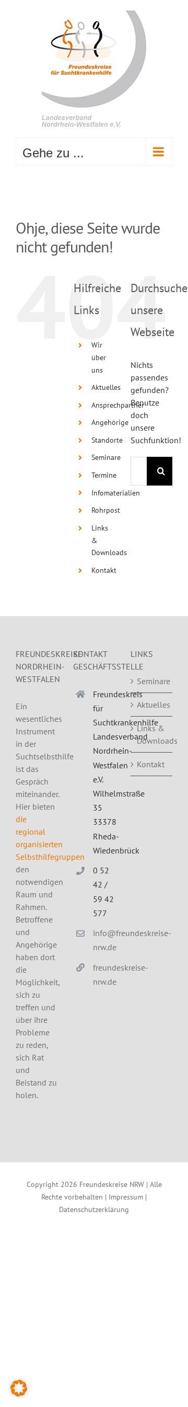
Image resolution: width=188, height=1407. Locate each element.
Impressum (126, 1197)
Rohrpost (105, 510)
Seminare (106, 457)
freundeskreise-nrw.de (104, 974)
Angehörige (109, 422)
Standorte (107, 440)
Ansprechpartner (117, 405)
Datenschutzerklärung (94, 1209)
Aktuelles (106, 387)
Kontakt (103, 570)
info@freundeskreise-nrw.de (104, 940)
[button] (19, 1388)
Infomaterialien (115, 493)
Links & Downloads (152, 734)
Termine (103, 475)
